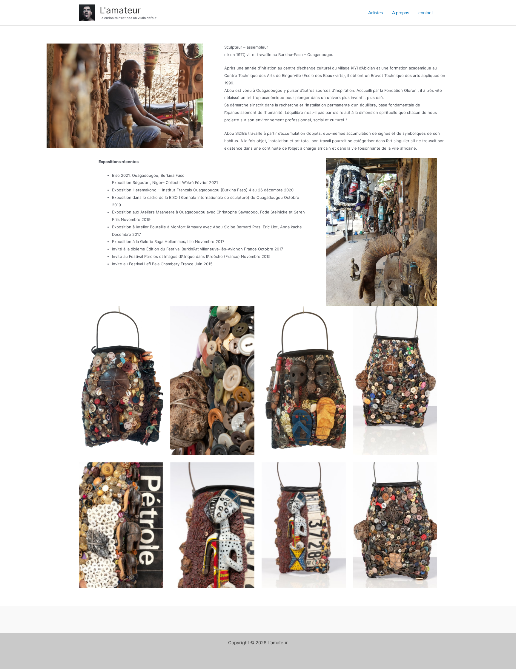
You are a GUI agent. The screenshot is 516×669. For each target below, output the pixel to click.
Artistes (375, 12)
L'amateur (120, 10)
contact (425, 12)
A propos (400, 12)
